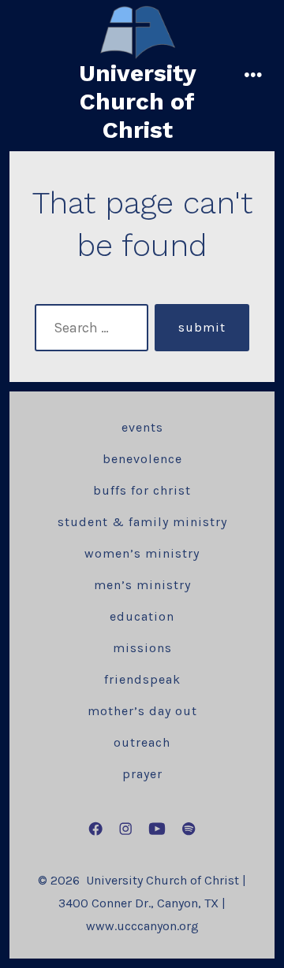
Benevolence (142, 458)
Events (142, 427)
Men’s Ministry (142, 584)
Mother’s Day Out (142, 710)
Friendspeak (142, 679)
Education (142, 616)
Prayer (142, 773)
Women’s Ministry (142, 553)
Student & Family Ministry (142, 521)
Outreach (142, 742)
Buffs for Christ (142, 490)
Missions (142, 647)
